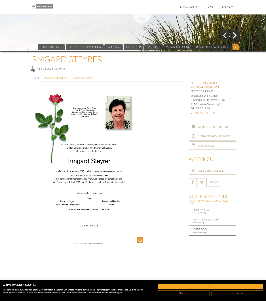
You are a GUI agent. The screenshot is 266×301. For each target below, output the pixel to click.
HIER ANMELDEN (190, 7)
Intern (211, 7)
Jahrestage (205, 145)
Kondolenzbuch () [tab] (56, 77)
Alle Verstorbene (210, 170)
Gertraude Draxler (206, 221)
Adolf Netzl (201, 211)
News (214, 182)
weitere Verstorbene (213, 127)
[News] (236, 47)
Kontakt (227, 7)
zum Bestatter (204, 113)
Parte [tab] (36, 77)
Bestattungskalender (214, 136)
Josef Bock (200, 230)
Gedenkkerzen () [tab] (83, 77)
